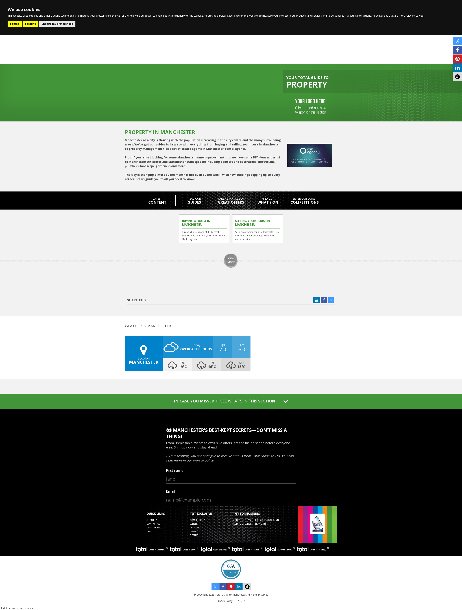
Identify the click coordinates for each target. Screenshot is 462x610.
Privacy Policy (224, 601)
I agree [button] (14, 23)
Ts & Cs (240, 601)
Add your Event (242, 523)
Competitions (197, 520)
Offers (193, 531)
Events (193, 523)
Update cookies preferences (16, 608)
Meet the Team (154, 527)
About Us (152, 520)
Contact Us (153, 523)
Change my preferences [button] (57, 23)
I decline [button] (30, 23)
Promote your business (268, 520)
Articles (194, 527)
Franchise (260, 523)
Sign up (194, 535)
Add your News (242, 520)
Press (149, 531)
